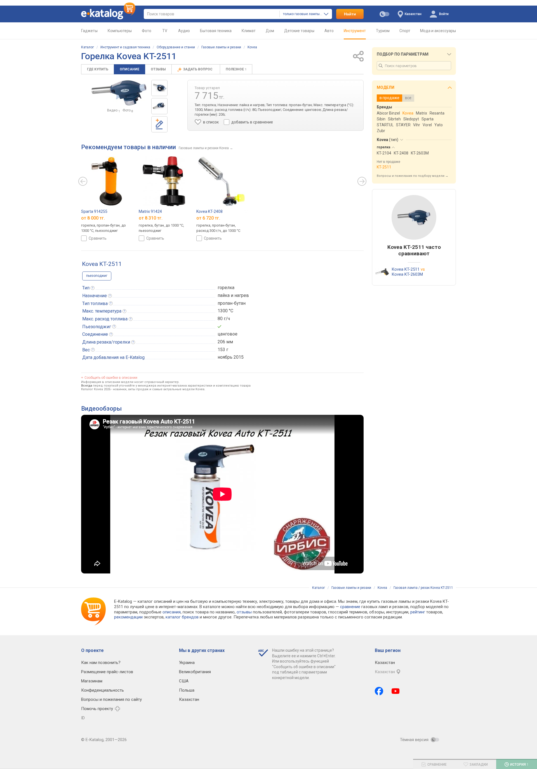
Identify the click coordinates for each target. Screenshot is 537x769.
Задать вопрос (198, 69)
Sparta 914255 (94, 211)
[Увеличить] (119, 93)
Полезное (236, 69)
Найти (350, 14)
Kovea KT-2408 (209, 211)
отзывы (244, 612)
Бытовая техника (216, 30)
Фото (146, 30)
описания (171, 612)
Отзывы (158, 69)
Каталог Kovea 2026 (95, 389)
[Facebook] (379, 691)
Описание (129, 69)
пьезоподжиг (96, 276)
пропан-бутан (232, 303)
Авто (329, 30)
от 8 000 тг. (93, 218)
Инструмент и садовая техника (125, 47)
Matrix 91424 (150, 211)
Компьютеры (120, 30)
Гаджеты (89, 30)
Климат (249, 30)
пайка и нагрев (233, 295)
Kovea (252, 47)
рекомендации (128, 617)
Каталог (87, 47)
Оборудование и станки (176, 47)
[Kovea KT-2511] (159, 88)
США (184, 681)
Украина (187, 662)
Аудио (184, 30)
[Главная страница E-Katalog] (108, 14)
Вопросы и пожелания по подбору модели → (412, 176)
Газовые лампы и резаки (221, 47)
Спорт (404, 30)
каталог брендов (182, 617)
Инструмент (355, 30)
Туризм (383, 30)
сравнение (350, 606)
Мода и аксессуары (438, 30)
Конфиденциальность (102, 690)
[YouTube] (396, 691)
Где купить (97, 69)
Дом (270, 30)
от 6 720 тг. (208, 218)
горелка (226, 287)
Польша (186, 690)
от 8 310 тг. (150, 218)
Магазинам (91, 681)
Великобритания (195, 671)
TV (164, 30)
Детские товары (299, 30)
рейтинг (417, 612)
